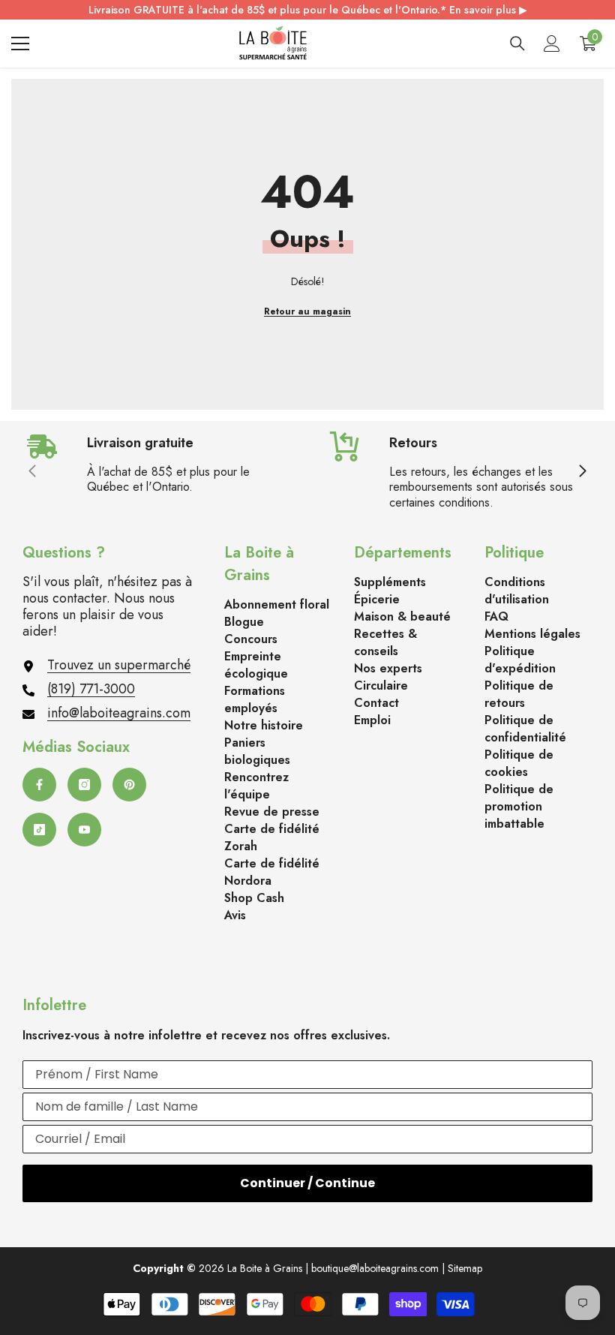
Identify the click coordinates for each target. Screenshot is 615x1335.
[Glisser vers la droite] (582, 472)
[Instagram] (84, 784)
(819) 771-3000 (91, 689)
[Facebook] (39, 784)
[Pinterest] (129, 784)
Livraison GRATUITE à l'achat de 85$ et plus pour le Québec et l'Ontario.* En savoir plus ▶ (307, 9)
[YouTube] (84, 829)
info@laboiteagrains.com (118, 713)
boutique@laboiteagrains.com (375, 1268)
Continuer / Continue (307, 1183)
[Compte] (552, 43)
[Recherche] (517, 44)
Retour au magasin (307, 311)
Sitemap (465, 1268)
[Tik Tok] (39, 829)
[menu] (20, 44)
